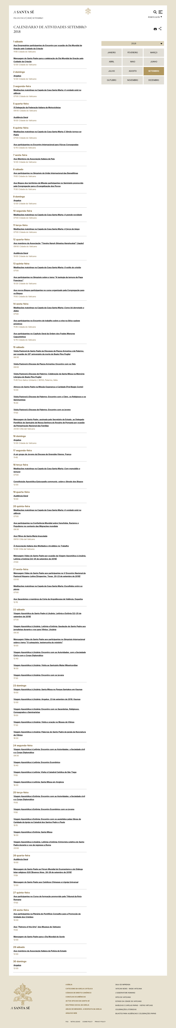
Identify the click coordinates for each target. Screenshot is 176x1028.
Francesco (20, 18)
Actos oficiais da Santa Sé (78, 1001)
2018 (29, 18)
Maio (132, 61)
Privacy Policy (100, 1021)
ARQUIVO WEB (71, 1013)
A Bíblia (69, 984)
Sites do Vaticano (123, 997)
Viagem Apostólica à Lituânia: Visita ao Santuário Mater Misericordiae (46, 665)
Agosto (133, 71)
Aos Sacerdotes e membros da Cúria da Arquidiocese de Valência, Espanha (48, 599)
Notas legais (75, 1021)
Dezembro (153, 80)
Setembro (37, 18)
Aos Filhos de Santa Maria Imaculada (30, 536)
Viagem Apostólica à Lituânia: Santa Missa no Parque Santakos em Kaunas (48, 689)
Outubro (111, 80)
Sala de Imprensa (122, 984)
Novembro (132, 80)
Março (153, 52)
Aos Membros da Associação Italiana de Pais (34, 159)
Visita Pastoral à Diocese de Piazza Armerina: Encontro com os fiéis (45, 364)
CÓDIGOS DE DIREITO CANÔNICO (78, 993)
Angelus (17, 76)
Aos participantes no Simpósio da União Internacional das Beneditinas (46, 173)
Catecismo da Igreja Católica (79, 989)
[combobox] (132, 43)
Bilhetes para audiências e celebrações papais (135, 1013)
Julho (111, 71)
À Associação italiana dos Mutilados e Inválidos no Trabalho (41, 546)
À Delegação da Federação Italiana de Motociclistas (37, 107)
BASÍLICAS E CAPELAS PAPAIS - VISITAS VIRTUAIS (134, 1005)
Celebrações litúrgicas (125, 1009)
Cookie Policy (87, 1021)
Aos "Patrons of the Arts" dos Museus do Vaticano (37, 927)
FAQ (67, 1021)
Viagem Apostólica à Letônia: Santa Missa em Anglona (39, 782)
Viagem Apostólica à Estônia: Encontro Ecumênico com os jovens (44, 809)
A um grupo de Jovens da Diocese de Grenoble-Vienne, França (42, 454)
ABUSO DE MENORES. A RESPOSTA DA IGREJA (84, 1009)
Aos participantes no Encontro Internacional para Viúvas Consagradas (46, 144)
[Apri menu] (160, 12)
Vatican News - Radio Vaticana (128, 989)
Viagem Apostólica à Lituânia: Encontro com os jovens (39, 675)
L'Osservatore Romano (125, 993)
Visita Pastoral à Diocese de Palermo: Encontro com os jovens (42, 409)
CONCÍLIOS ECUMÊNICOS (76, 997)
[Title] (160, 29)
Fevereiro (133, 52)
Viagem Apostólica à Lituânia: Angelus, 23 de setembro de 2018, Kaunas (47, 699)
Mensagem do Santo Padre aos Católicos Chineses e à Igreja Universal (46, 882)
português (154, 18)
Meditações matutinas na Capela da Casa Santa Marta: (48, 215)
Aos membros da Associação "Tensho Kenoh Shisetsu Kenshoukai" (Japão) (49, 243)
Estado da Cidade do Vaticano (128, 1001)
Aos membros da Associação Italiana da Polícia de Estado (40, 951)
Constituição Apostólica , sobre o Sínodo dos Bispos (48, 481)
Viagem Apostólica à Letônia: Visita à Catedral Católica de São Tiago (45, 772)
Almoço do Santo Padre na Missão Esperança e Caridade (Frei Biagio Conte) (48, 387)
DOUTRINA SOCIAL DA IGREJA (77, 1005)
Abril (111, 61)
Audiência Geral (21, 117)
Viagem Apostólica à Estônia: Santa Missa (33, 832)
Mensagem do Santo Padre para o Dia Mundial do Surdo (39, 936)
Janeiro (112, 52)
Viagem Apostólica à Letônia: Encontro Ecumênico (37, 762)
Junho (153, 61)
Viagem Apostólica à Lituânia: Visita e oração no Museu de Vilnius (44, 722)
